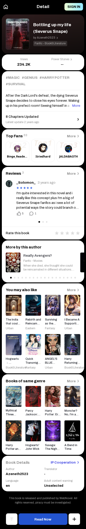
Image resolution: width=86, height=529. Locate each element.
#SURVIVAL (15, 84)
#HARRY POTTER (54, 77)
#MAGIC (13, 77)
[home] (5, 7)
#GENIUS (30, 77)
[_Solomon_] (9, 183)
